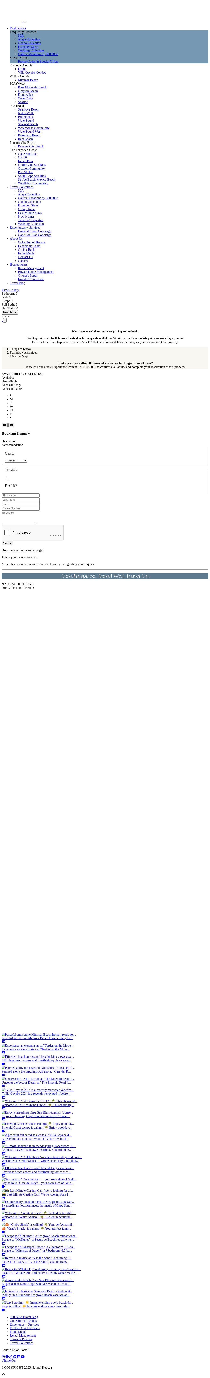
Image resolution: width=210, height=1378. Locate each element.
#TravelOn (9, 1360)
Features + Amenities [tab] (23, 352)
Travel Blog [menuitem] (17, 283)
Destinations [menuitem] (18, 28)
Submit (7, 543)
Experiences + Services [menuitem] (25, 227)
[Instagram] (3, 1357)
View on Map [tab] (19, 356)
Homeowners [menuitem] (18, 264)
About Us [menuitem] (16, 238)
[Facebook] (7, 1357)
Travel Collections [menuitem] (21, 187)
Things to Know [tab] (20, 349)
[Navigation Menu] (24, 22)
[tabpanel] (105, 365)
